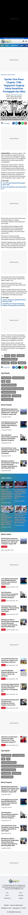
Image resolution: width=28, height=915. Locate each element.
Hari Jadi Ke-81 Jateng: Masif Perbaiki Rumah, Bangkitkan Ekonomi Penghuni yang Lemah (10, 702)
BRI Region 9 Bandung (8, 385)
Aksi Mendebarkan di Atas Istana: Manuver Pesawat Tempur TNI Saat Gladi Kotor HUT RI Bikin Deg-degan (20, 518)
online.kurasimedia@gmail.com (14, 889)
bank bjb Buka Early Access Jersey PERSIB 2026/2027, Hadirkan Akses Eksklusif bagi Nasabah (9, 424)
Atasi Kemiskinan (18, 378)
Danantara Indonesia (8, 392)
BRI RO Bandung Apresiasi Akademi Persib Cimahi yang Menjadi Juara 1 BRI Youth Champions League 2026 (10, 411)
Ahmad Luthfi (6, 378)
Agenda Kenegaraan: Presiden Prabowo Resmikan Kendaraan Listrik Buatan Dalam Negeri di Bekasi (6, 519)
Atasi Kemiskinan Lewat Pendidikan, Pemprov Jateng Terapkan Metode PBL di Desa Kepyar (10, 450)
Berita (3, 600)
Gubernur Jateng (7, 399)
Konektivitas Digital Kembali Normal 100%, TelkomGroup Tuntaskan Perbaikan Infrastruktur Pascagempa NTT (10, 687)
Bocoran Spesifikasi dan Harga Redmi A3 (14, 188)
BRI (8, 381)
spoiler (14, 363)
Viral (2, 45)
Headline (4, 546)
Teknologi (20, 895)
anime (7, 355)
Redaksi (6, 905)
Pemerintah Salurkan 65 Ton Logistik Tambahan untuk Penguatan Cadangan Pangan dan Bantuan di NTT (7, 495)
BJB (3, 381)
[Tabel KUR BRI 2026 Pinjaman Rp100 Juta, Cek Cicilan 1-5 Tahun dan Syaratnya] (23, 673)
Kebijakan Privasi (6, 908)
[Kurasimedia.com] (6, 41)
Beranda (3, 75)
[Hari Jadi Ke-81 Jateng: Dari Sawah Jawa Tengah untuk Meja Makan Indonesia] (23, 661)
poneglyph (5, 363)
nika (13, 355)
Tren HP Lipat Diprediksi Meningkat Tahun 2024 (13, 184)
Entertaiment (14, 45)
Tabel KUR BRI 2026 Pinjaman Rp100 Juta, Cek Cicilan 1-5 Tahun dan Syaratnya (9, 673)
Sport (21, 45)
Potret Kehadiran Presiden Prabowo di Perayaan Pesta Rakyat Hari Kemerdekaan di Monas (20, 494)
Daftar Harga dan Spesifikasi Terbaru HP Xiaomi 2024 (14, 300)
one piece (20, 355)
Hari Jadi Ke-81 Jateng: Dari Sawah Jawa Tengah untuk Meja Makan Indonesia (9, 660)
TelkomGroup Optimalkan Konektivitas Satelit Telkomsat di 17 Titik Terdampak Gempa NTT (9, 739)
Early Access (16, 396)
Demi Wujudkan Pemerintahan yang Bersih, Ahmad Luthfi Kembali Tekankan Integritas (9, 437)
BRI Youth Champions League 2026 (12, 388)
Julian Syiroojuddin (16, 95)
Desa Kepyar (6, 396)
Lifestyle (21, 898)
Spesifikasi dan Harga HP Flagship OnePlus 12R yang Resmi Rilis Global (13, 304)
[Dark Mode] (23, 41)
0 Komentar (6, 123)
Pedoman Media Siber (16, 905)
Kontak (23, 908)
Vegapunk (22, 363)
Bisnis (7, 45)
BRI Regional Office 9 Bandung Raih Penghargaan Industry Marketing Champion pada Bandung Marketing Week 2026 (10, 464)
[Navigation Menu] (26, 41)
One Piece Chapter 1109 (9, 359)
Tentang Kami (16, 908)
